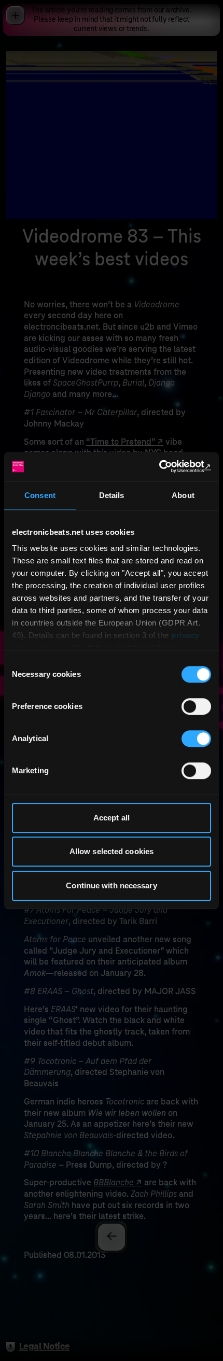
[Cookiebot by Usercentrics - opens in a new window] (165, 466)
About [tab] (183, 495)
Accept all (111, 817)
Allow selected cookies (111, 851)
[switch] (196, 706)
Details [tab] (111, 495)
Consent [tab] (39, 495)
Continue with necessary (111, 885)
